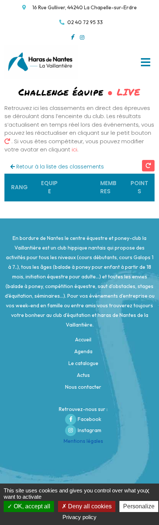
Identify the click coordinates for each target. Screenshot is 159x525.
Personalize (139, 506)
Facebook (89, 419)
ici (74, 149)
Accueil (83, 339)
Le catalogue (83, 363)
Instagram (89, 430)
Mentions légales (83, 441)
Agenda (83, 351)
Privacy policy (79, 517)
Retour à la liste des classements (59, 166)
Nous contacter (83, 387)
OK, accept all (31, 506)
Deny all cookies (89, 506)
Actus (83, 375)
